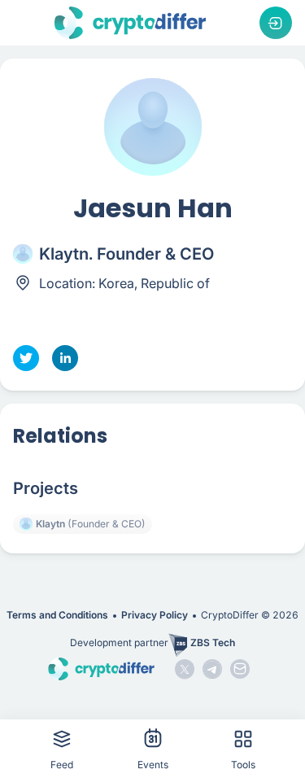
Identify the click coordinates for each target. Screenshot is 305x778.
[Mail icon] (240, 669)
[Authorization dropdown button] (275, 23)
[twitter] (26, 358)
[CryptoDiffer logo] (130, 23)
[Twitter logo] (184, 669)
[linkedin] (65, 358)
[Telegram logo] (212, 669)
